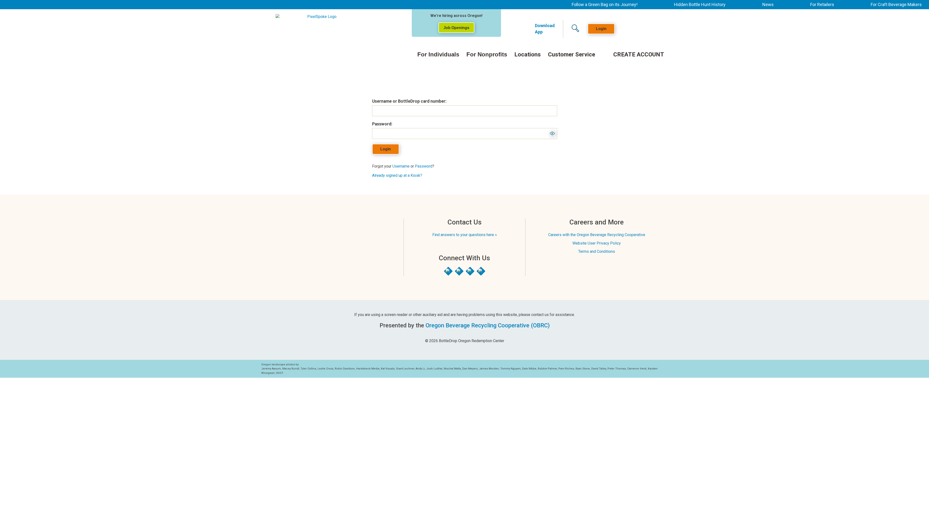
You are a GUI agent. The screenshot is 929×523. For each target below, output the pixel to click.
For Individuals (438, 55)
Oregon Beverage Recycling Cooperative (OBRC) (488, 325)
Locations (527, 55)
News (768, 4)
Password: (382, 124)
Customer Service (571, 55)
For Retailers (822, 4)
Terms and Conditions (596, 251)
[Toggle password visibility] (552, 133)
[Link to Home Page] (328, 25)
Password (423, 166)
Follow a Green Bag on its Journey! (604, 4)
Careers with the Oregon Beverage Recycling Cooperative (596, 234)
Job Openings (456, 28)
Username (401, 166)
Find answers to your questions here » (464, 234)
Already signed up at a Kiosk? (397, 175)
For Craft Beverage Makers (896, 4)
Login (601, 29)
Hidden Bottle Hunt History (700, 4)
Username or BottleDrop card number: (409, 101)
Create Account (638, 55)
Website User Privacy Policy (596, 243)
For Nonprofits (486, 55)
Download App (545, 28)
